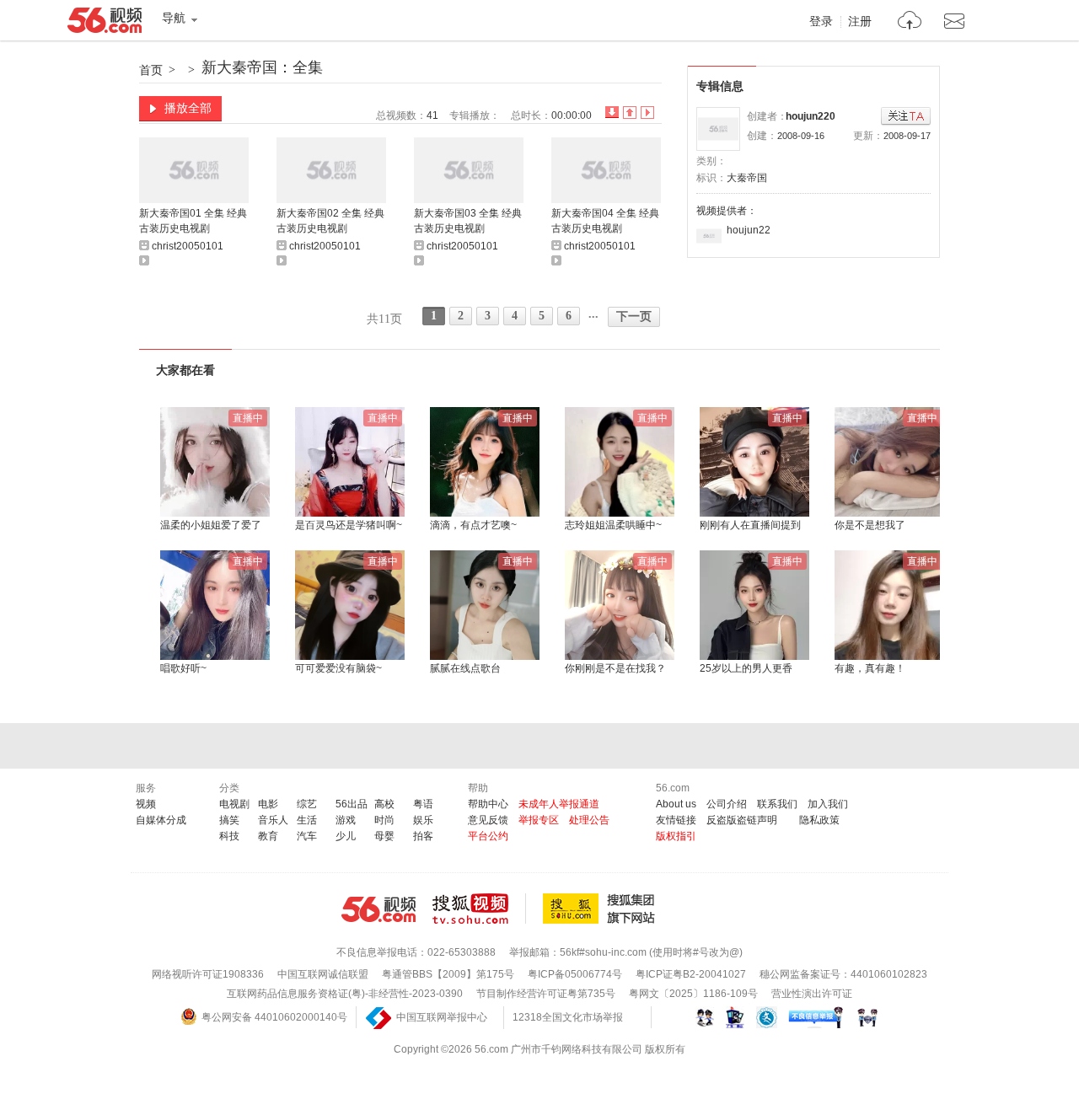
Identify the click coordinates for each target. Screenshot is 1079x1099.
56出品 (352, 804)
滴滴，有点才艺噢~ (473, 525)
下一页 (634, 316)
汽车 (307, 836)
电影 (268, 804)
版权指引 (676, 836)
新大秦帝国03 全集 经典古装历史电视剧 (468, 220)
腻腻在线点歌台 (465, 668)
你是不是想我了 (870, 525)
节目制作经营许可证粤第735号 (545, 994)
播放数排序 (647, 112)
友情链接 (676, 820)
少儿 (346, 836)
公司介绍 (726, 804)
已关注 (906, 116)
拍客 (423, 836)
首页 (151, 70)
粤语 (423, 804)
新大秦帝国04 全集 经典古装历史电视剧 (605, 220)
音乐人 (273, 820)
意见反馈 (488, 820)
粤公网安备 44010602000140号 (274, 1017)
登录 (821, 22)
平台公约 (488, 836)
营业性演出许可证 (811, 994)
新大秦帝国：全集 (262, 67)
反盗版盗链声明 (741, 820)
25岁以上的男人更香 (746, 668)
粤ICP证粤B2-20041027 (691, 974)
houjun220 (810, 116)
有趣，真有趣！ (870, 668)
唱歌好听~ (183, 668)
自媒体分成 (161, 820)
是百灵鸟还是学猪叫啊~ (348, 525)
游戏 (346, 820)
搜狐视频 (479, 908)
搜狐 (602, 908)
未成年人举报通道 (558, 804)
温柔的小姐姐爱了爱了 (210, 525)
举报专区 (538, 820)
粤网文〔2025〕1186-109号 (693, 994)
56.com (104, 24)
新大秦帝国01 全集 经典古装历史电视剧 (193, 220)
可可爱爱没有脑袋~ (338, 668)
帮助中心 (488, 804)
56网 (378, 909)
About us (676, 804)
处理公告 (589, 820)
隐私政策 (819, 820)
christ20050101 (187, 246)
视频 (146, 804)
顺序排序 (629, 112)
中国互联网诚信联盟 (322, 974)
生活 (307, 820)
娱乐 (423, 820)
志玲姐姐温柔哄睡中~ (613, 525)
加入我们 (828, 804)
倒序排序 (612, 112)
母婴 (384, 836)
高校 (384, 804)
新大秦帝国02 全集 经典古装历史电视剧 (330, 220)
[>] (910, 22)
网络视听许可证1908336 (208, 974)
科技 (229, 836)
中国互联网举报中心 (441, 1017)
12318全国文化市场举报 (568, 1017)
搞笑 (229, 820)
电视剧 (234, 804)
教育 (268, 836)
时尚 (384, 820)
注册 (860, 22)
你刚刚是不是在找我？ (615, 668)
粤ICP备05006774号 (575, 974)
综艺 (307, 804)
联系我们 (777, 804)
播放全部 (188, 108)
